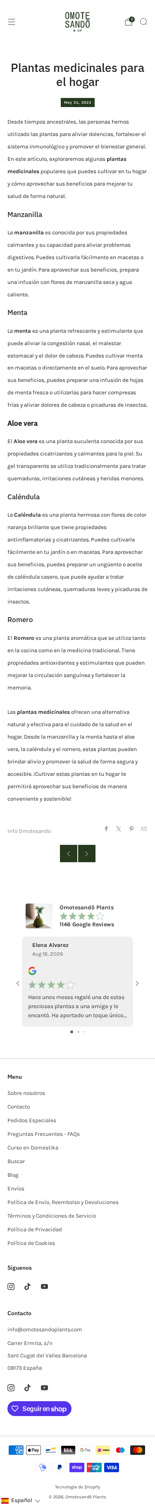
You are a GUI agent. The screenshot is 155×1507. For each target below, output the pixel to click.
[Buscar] (143, 21)
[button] (20, 1500)
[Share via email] (144, 828)
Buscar (16, 1161)
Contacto (18, 1107)
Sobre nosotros (26, 1093)
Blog (13, 1175)
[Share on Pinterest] (131, 828)
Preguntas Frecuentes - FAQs (43, 1134)
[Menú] (11, 22)
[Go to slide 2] (78, 1032)
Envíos (15, 1188)
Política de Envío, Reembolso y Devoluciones (63, 1202)
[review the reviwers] (32, 973)
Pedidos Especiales (31, 1120)
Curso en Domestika (32, 1148)
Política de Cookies (31, 1243)
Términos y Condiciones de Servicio (51, 1216)
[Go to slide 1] (71, 1031)
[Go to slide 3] (84, 1031)
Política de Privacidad (34, 1229)
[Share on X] (118, 828)
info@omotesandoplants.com (44, 1329)
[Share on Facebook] (106, 828)
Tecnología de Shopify (77, 1487)
